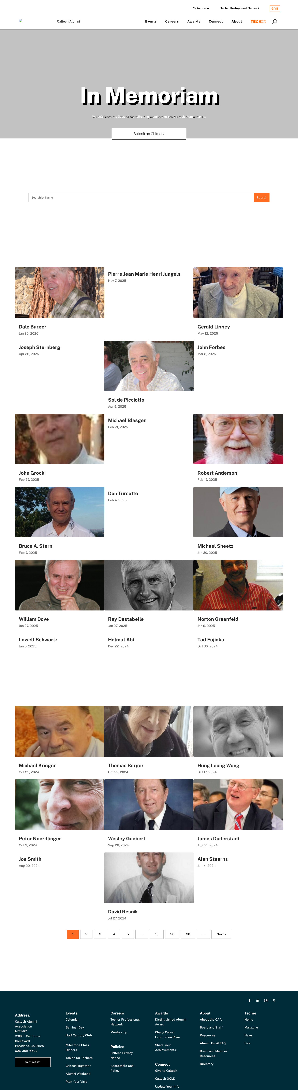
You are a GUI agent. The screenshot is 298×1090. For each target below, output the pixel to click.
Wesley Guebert (126, 838)
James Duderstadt (218, 838)
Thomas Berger (126, 765)
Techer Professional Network (240, 8)
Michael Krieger (37, 765)
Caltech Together (78, 1065)
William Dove (34, 619)
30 (188, 934)
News (248, 1035)
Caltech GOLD (165, 1078)
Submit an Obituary (149, 134)
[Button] (274, 21)
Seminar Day (75, 1027)
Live (247, 1043)
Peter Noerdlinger (40, 838)
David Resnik (123, 911)
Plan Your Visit (76, 1081)
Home (248, 1019)
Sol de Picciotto (126, 400)
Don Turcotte (123, 493)
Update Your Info (167, 1086)
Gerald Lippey (213, 326)
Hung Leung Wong (218, 765)
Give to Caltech (166, 1070)
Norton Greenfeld (217, 619)
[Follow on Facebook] (249, 1000)
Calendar (72, 1019)
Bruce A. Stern (35, 546)
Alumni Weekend (78, 1073)
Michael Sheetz (215, 546)
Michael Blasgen (127, 420)
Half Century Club (79, 1035)
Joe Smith (30, 859)
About (237, 21)
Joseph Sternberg (39, 347)
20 (172, 934)
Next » (221, 934)
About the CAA (211, 1019)
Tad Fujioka (210, 639)
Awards (193, 21)
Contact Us (32, 1062)
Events (151, 21)
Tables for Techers (79, 1058)
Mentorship (118, 1032)
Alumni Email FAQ (213, 1043)
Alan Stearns (212, 859)
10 (157, 934)
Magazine (251, 1027)
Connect (216, 21)
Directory (206, 1064)
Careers (172, 21)
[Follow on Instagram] (266, 1000)
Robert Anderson (217, 473)
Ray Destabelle (126, 619)
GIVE (274, 8)
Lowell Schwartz (38, 639)
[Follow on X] (274, 1000)
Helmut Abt (121, 639)
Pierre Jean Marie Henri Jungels (144, 274)
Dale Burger (32, 326)
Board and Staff (211, 1027)
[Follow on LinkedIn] (257, 1000)
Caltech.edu (201, 8)
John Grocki (32, 473)
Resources (207, 1035)
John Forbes (211, 347)
